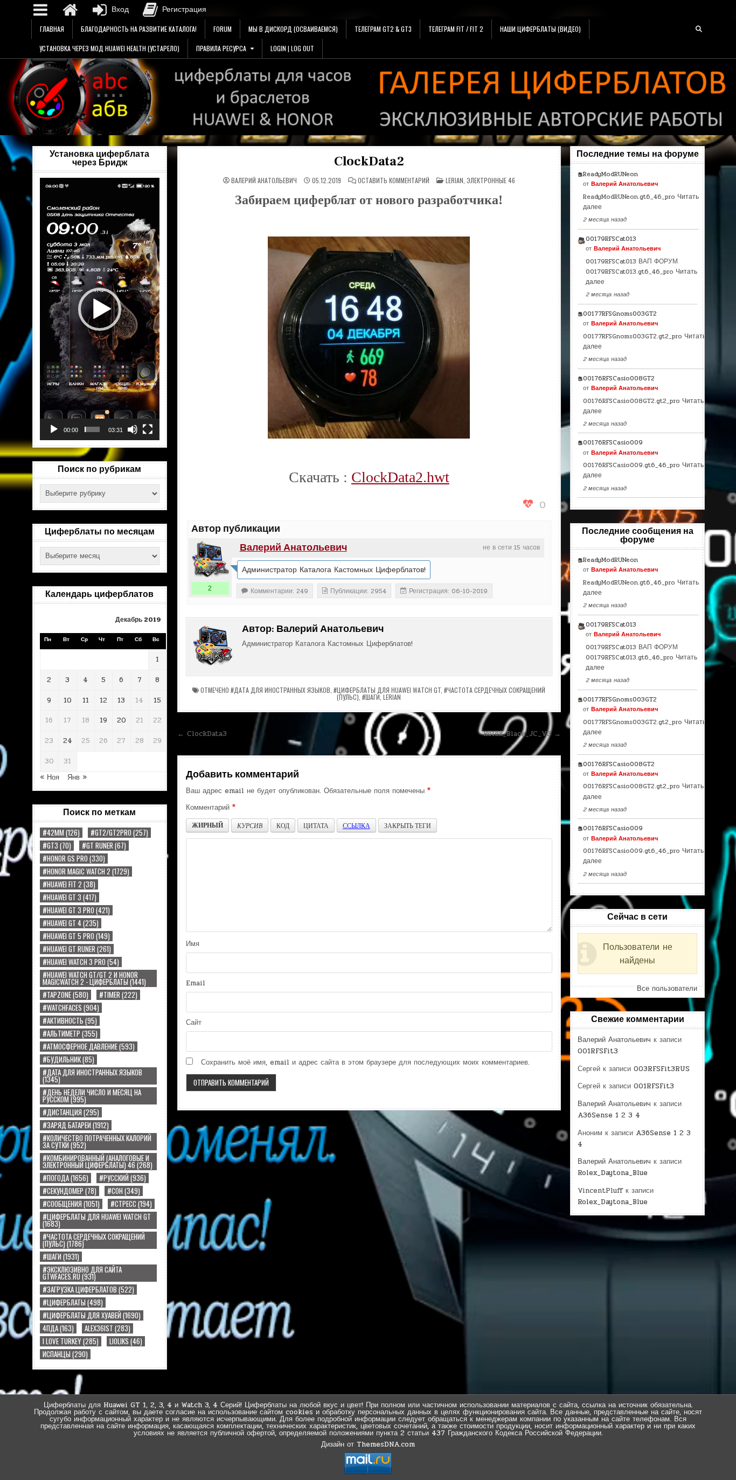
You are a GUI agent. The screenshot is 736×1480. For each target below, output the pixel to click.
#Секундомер (69, 1191)
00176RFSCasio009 (613, 442)
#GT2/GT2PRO (119, 833)
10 (68, 700)
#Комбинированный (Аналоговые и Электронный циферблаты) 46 (97, 1161)
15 (157, 700)
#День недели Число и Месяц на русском (92, 1095)
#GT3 (57, 845)
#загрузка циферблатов (88, 1289)
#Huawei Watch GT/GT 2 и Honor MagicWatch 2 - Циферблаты (94, 978)
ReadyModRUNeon (610, 174)
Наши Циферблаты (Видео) (540, 28)
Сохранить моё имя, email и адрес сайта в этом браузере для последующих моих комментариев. (365, 1062)
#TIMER (118, 995)
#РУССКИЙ (122, 1178)
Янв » (77, 777)
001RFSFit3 (598, 1051)
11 (85, 700)
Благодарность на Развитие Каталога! (139, 28)
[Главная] (70, 9)
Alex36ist (107, 1328)
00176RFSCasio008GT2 (619, 378)
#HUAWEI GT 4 (71, 923)
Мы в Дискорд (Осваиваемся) (293, 28)
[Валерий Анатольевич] (210, 560)
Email (195, 983)
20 (121, 720)
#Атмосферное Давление (89, 1046)
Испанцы (65, 1354)
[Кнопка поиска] (699, 29)
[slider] (92, 429)
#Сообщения (71, 1204)
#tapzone (65, 995)
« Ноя (49, 777)
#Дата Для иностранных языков (92, 1076)
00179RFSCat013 (611, 239)
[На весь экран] (147, 429)
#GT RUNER (104, 845)
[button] (99, 309)
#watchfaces (71, 1008)
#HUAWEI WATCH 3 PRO (81, 962)
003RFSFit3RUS (662, 1069)
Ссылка (356, 825)
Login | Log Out (292, 48)
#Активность (70, 1021)
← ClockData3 (202, 733)
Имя (192, 944)
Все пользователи (667, 988)
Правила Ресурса (221, 48)
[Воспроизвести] (53, 429)
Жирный (207, 825)
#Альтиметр (70, 1034)
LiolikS (125, 1341)
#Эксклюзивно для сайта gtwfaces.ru (82, 1273)
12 (103, 700)
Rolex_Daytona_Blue (613, 1173)
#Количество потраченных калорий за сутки (97, 1141)
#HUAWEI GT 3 (69, 897)
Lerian (454, 180)
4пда (58, 1328)
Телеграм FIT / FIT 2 (455, 28)
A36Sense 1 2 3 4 (609, 1115)
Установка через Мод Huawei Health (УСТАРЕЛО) (109, 48)
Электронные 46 (491, 180)
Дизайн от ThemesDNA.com (368, 1444)
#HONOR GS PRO (74, 858)
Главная (52, 28)
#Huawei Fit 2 (69, 884)
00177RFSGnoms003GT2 (620, 313)
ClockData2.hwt (400, 477)
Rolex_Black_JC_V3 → (522, 733)
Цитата (316, 825)
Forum (222, 28)
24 (67, 740)
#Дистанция (71, 1112)
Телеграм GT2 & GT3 (383, 28)
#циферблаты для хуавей (92, 1315)
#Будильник (68, 1059)
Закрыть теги (407, 825)
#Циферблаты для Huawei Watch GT (97, 1220)
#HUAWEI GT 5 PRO (76, 936)
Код (282, 825)
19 (103, 720)
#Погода (65, 1178)
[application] (99, 309)
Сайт (194, 1022)
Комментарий (210, 807)
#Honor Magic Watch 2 (86, 871)
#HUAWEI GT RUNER (77, 949)
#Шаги (61, 1257)
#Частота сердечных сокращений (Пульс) (94, 1240)
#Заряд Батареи (76, 1125)
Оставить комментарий (393, 180)
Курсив (249, 825)
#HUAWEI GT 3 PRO (76, 910)
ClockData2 (369, 161)
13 (121, 700)
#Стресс (131, 1204)
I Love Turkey (71, 1341)
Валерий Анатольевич (264, 180)
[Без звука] (132, 429)
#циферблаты (73, 1302)
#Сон (123, 1191)
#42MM (61, 833)
